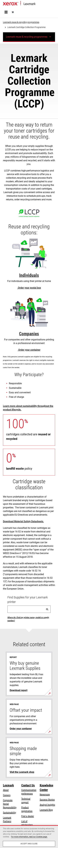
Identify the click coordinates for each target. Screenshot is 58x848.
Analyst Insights (47, 804)
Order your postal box (29, 287)
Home (37, 4)
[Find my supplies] (47, 609)
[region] (29, 836)
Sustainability (9, 812)
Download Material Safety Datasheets (23, 521)
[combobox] (29, 609)
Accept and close (29, 844)
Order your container (29, 349)
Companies (29, 333)
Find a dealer (27, 816)
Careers (6, 795)
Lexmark (8, 785)
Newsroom (45, 794)
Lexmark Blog (46, 809)
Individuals (29, 275)
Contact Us (28, 785)
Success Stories (47, 799)
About (6, 790)
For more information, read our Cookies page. (29, 837)
